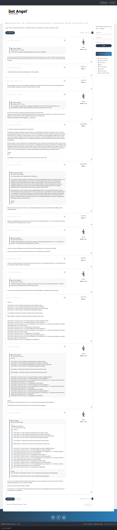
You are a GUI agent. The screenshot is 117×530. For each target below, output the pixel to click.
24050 (85, 49)
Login (97, 28)
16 (85, 68)
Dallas (83, 47)
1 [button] (88, 32)
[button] (86, 33)
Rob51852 (83, 215)
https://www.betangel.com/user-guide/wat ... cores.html (21, 117)
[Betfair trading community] (16, 12)
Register (102, 28)
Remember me (100, 42)
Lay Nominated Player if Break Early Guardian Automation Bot (31, 28)
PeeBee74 (14, 48)
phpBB (9, 528)
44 (85, 218)
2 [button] (90, 32)
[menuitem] (112, 2)
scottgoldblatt (83, 124)
